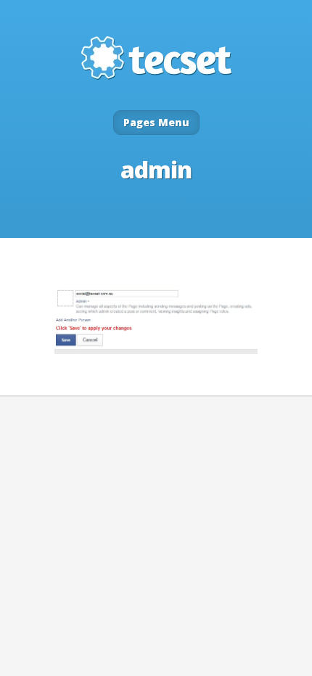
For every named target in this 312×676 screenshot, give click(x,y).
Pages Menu (156, 122)
